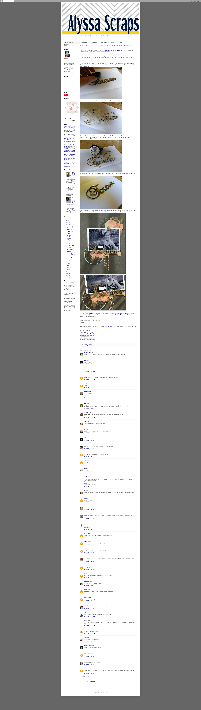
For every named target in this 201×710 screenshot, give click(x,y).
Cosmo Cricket (69, 131)
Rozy (85, 437)
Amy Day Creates (88, 605)
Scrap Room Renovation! (73, 174)
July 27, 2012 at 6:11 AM (89, 600)
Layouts (77, 35)
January (69, 269)
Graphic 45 (111, 50)
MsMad (85, 523)
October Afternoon (68, 150)
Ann (84, 429)
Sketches (71, 159)
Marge (85, 403)
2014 (67, 220)
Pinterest (83, 35)
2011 (67, 271)
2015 (67, 218)
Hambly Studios (72, 139)
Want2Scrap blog (94, 313)
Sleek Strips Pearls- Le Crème (87, 335)
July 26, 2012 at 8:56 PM (89, 561)
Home (64, 35)
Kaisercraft (73, 141)
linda (85, 368)
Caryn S (85, 460)
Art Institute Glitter (110, 135)
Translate (70, 45)
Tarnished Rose (87, 391)
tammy (85, 476)
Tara (85, 468)
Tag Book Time (70, 257)
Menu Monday (72, 146)
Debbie (85, 612)
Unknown (86, 589)
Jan (84, 452)
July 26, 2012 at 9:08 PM (89, 569)
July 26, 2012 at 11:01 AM (89, 387)
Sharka (85, 421)
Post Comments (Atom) (91, 681)
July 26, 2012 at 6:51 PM (89, 537)
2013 (67, 222)
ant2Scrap (108, 326)
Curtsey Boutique (68, 135)
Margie (85, 360)
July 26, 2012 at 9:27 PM (89, 577)
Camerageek (86, 581)
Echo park (66, 137)
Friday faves (71, 138)
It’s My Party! (69, 253)
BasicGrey (66, 129)
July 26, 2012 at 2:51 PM (89, 486)
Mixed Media (69, 148)
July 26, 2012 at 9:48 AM (89, 356)
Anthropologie (71, 127)
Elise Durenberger (119, 314)
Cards (68, 130)
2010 (67, 273)
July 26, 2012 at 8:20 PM (89, 552)
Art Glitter (119, 50)
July (68, 235)
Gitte (85, 661)
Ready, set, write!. (70, 245)
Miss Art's (73, 147)
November (69, 227)
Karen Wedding (87, 653)
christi (85, 549)
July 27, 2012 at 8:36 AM (89, 608)
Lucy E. (85, 383)
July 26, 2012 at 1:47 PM (89, 464)
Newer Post (82, 679)
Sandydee (86, 541)
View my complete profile (69, 73)
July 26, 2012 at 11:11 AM (89, 408)
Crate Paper (70, 134)
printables (66, 156)
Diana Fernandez (87, 573)
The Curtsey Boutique (93, 35)
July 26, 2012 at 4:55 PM (89, 529)
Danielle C (86, 637)
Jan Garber (86, 629)
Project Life (72, 156)
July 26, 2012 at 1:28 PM (89, 456)
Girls (65, 139)
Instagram (68, 141)
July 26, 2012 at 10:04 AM (89, 371)
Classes (73, 130)
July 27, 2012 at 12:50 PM (89, 641)
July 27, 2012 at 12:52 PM (89, 648)
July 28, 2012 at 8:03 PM (89, 673)
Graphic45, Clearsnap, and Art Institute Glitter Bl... (71, 240)
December (69, 226)
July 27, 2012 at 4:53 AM (89, 593)
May (68, 262)
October (69, 229)
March (68, 265)
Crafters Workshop (69, 133)
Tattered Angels (67, 160)
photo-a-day (67, 153)
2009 (67, 275)
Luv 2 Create (86, 412)
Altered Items (67, 126)
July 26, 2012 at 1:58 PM (89, 471)
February (69, 267)
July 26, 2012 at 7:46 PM (89, 544)
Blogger (106, 692)
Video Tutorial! (70, 249)
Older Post (134, 679)
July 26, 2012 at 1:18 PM (89, 440)
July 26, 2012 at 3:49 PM (89, 501)
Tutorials (89, 345)
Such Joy (69, 251)
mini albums (68, 147)
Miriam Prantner (87, 352)
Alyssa (67, 58)
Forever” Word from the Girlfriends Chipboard (124, 63)
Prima (72, 155)
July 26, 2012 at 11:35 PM (89, 585)
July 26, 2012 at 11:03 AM (89, 399)
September (69, 231)
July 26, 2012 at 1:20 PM (89, 448)
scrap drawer (67, 158)
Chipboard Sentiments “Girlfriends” (88, 332)
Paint (72, 151)
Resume (70, 35)
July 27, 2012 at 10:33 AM (89, 625)
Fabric (73, 137)
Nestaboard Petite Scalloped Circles (88, 333)
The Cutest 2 (69, 247)
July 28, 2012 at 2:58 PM (89, 664)
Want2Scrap (106, 50)
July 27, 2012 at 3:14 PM (89, 656)
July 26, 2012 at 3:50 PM (89, 509)
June (68, 260)
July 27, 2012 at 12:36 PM (89, 633)
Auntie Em (86, 514)
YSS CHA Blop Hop (70, 187)
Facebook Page (114, 326)
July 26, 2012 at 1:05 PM (89, 432)
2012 (67, 224)
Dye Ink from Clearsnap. (105, 64)
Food (65, 138)
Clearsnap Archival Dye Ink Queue (88, 341)
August (68, 233)
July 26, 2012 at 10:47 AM (89, 379)
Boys (74, 129)
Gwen (85, 375)
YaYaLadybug (87, 533)
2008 (67, 277)
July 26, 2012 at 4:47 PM (89, 518)
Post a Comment (85, 676)
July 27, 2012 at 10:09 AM (89, 616)
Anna (85, 490)
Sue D (85, 566)
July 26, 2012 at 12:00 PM (89, 417)
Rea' (85, 445)
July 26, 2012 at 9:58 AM (89, 363)
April (68, 263)
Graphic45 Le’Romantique (108, 210)
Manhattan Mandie (88, 645)
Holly (85, 498)
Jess (85, 506)
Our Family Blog (105, 35)
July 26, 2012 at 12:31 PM (89, 425)
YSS (69, 166)
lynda (85, 556)
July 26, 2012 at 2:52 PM (89, 494)
